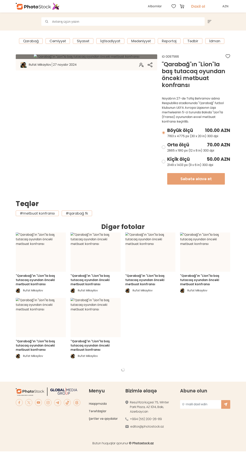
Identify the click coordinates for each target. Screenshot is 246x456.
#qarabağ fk (77, 213)
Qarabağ (31, 41)
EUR (226, 24)
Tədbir (192, 41)
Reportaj (169, 41)
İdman (214, 41)
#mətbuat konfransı (37, 213)
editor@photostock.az (147, 426)
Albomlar (155, 6)
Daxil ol (198, 6)
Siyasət (83, 41)
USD (226, 15)
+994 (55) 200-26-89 (146, 419)
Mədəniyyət (141, 41)
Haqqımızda (98, 403)
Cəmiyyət (58, 41)
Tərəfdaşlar (97, 411)
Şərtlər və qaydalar (103, 418)
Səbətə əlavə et (196, 179)
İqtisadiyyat (110, 41)
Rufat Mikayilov (53, 64)
